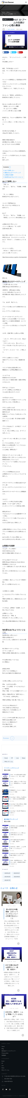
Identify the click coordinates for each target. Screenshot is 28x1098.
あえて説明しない (9, 170)
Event (6, 758)
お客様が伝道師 (8, 175)
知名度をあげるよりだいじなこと (13, 177)
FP (12, 758)
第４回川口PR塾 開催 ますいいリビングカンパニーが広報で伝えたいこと (12, 914)
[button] (10, 167)
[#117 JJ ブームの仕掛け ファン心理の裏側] (14, 39)
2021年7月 (7, 880)
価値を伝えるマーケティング (12, 172)
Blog (3, 1048)
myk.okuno (11, 29)
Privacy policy (5, 1053)
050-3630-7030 (8, 1078)
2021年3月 (17, 876)
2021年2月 (7, 876)
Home (3, 1046)
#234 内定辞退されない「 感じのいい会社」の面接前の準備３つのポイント (18, 862)
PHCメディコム (9, 761)
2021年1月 (17, 873)
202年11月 (7, 873)
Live (17, 758)
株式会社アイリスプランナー (9, 1051)
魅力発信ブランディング (8, 19)
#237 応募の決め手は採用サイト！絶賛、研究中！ (12, 967)
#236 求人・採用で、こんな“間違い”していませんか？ (14, 1014)
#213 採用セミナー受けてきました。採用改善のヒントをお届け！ (18, 783)
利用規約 (4, 1055)
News (23, 758)
